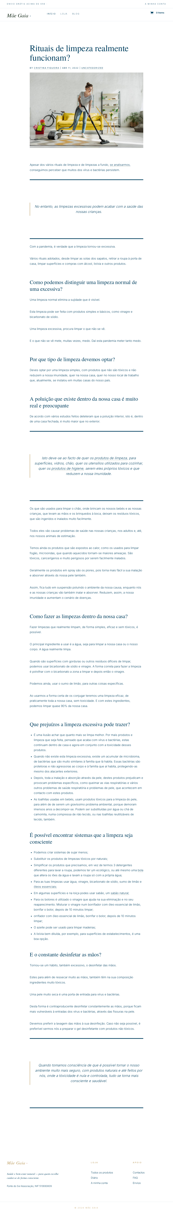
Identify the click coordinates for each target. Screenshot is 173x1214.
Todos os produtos (102, 1172)
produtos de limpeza (110, 458)
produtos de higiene (67, 468)
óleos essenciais (45, 886)
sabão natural (119, 893)
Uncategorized (92, 68)
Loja (64, 14)
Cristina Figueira (46, 68)
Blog (76, 14)
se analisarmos (120, 164)
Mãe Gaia (19, 15)
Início (51, 14)
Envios (137, 1183)
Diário (94, 1177)
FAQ (135, 1177)
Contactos (139, 1172)
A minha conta (155, 4)
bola (140, 870)
